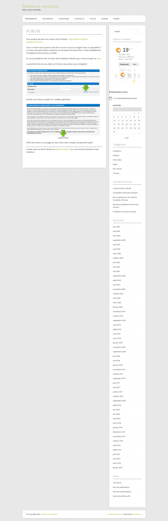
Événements (31, 18)
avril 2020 (116, 298)
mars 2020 (117, 302)
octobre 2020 (118, 293)
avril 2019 (116, 334)
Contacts (79, 18)
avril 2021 (116, 285)
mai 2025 (116, 244)
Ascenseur (48, 18)
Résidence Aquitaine (40, 6)
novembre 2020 (119, 289)
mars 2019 (117, 338)
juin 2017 (116, 383)
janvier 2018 (117, 365)
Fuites (93, 18)
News (115, 164)
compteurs (117, 151)
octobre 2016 (118, 396)
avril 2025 (116, 249)
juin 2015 (116, 454)
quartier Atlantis (62, 149)
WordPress (137, 514)
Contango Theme (114, 514)
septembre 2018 (119, 351)
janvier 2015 (117, 467)
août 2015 (117, 445)
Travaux (116, 173)
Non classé (117, 169)
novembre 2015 (119, 436)
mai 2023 (116, 271)
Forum (104, 18)
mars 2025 (117, 253)
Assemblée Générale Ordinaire (125, 193)
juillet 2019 (117, 329)
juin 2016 (116, 409)
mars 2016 (117, 423)
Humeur (116, 155)
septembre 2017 (119, 378)
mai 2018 (116, 360)
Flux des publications (121, 487)
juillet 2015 (117, 450)
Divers (116, 18)
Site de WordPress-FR (121, 496)
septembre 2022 (119, 276)
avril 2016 (116, 418)
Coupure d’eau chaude (122, 188)
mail (98, 58)
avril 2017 (116, 387)
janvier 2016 (117, 427)
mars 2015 (117, 463)
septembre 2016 (119, 401)
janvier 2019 (117, 343)
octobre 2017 (118, 374)
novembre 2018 (119, 347)
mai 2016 (116, 414)
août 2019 (117, 325)
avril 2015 (116, 458)
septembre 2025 (119, 240)
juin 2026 (116, 227)
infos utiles (117, 160)
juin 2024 (116, 262)
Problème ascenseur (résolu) (124, 211)
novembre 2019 (119, 311)
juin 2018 (116, 356)
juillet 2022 (117, 280)
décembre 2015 (119, 432)
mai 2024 (116, 267)
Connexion (117, 483)
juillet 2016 (117, 405)
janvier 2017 (117, 392)
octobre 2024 (118, 258)
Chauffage (63, 18)
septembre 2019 (119, 320)
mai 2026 (116, 231)
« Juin (126, 138)
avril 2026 (116, 235)
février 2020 (117, 307)
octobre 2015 (118, 441)
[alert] (127, 98)
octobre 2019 (118, 316)
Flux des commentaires (122, 491)
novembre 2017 (119, 369)
